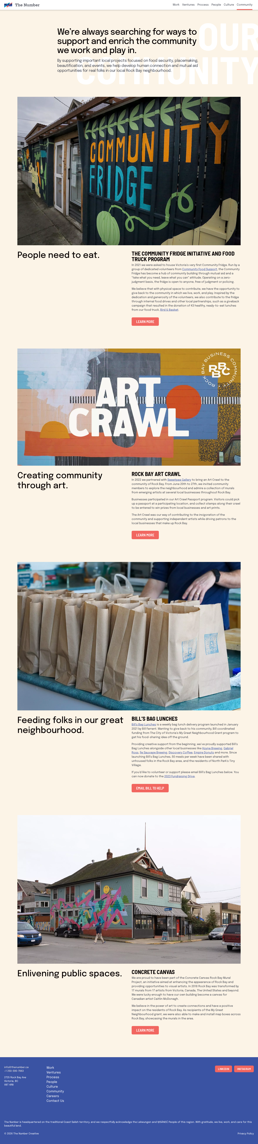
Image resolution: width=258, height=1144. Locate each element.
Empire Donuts (204, 752)
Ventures (188, 4)
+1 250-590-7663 (14, 1071)
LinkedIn (223, 1068)
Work (176, 4)
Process (203, 4)
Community (244, 4)
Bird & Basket (169, 309)
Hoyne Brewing (212, 748)
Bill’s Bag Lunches (144, 724)
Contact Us (55, 1101)
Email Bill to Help (150, 788)
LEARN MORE (145, 535)
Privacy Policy (246, 1133)
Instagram (244, 1068)
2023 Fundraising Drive (179, 776)
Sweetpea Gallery (179, 479)
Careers (53, 1096)
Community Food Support (199, 269)
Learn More (145, 321)
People (216, 4)
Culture (229, 4)
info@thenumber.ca (16, 1067)
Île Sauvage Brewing (153, 752)
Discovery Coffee (181, 752)
